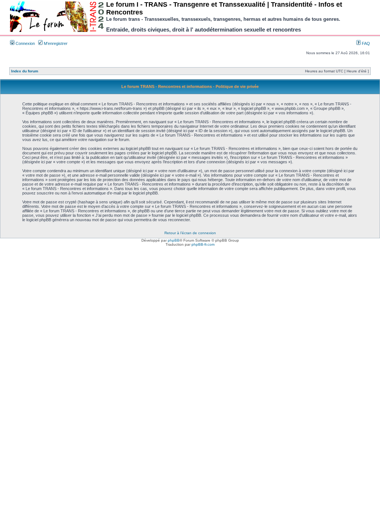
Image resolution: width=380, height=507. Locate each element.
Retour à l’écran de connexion (190, 233)
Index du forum (24, 71)
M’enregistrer (55, 43)
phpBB (174, 240)
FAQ (365, 43)
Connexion (24, 43)
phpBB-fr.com (202, 244)
